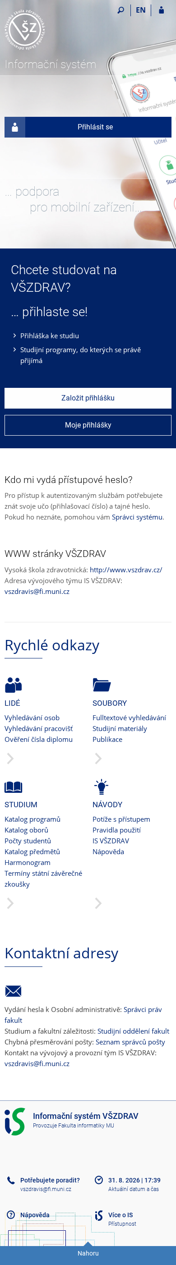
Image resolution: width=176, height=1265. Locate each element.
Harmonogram (28, 862)
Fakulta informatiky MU (86, 1125)
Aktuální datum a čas (133, 1189)
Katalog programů (32, 818)
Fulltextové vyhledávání (129, 717)
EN (141, 10)
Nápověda (108, 851)
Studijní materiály (120, 728)
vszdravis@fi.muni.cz (37, 591)
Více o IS (120, 1215)
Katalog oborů (26, 829)
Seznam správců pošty (130, 1041)
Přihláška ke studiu (49, 335)
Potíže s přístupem (121, 818)
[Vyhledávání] (121, 10)
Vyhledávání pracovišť (39, 728)
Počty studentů (28, 840)
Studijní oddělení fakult (133, 1030)
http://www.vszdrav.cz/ (126, 569)
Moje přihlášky (88, 425)
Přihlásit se (95, 127)
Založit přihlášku (88, 398)
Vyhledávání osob (32, 717)
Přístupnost (122, 1224)
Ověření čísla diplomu (39, 739)
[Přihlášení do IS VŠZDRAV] (161, 10)
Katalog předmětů (32, 851)
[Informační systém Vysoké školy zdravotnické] (55, 29)
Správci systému (137, 516)
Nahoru (88, 1253)
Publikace (107, 739)
